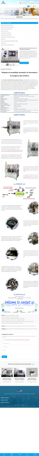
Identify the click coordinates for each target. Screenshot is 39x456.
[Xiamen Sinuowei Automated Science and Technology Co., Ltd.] (3, 2)
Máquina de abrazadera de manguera (12, 315)
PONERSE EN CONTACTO (19, 454)
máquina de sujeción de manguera (7, 25)
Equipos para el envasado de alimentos (7, 27)
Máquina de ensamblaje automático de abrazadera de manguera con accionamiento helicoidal (18, 321)
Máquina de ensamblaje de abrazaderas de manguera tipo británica (13, 318)
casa (2, 18)
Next (38, 374)
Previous (0, 374)
